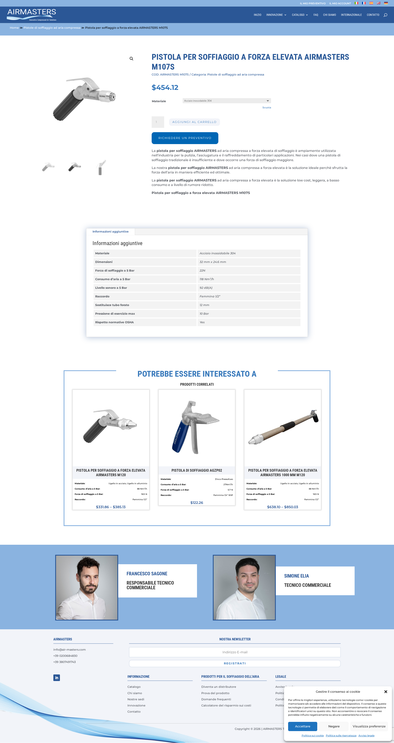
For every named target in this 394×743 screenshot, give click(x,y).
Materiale (159, 101)
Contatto (373, 14)
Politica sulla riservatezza (341, 735)
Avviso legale (366, 735)
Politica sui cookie (313, 735)
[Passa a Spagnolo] (371, 4)
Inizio (257, 14)
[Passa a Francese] (364, 4)
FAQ (316, 14)
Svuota (266, 107)
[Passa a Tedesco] (386, 4)
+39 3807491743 (64, 662)
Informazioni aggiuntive (111, 231)
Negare (334, 726)
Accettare (302, 726)
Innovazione (274, 14)
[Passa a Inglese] (378, 4)
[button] (386, 692)
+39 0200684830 (65, 656)
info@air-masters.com (69, 649)
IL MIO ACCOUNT (340, 3)
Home (14, 28)
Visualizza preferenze (369, 726)
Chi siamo (329, 14)
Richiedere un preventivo (185, 138)
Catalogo (298, 14)
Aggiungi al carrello (194, 122)
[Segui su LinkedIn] (56, 677)
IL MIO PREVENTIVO (313, 3)
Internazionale (351, 14)
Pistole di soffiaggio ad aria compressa (52, 28)
